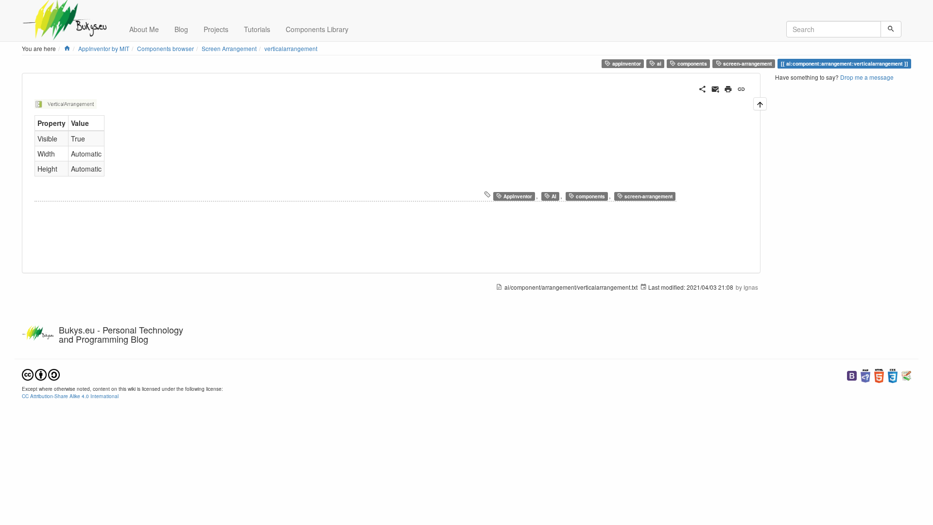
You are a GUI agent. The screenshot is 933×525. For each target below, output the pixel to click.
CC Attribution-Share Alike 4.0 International (70, 396)
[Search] (891, 29)
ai (658, 63)
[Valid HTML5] (879, 375)
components (691, 63)
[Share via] (702, 88)
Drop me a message (867, 77)
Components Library (317, 29)
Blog (181, 29)
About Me (144, 29)
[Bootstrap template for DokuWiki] (852, 375)
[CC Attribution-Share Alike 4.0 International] (41, 373)
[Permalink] (741, 88)
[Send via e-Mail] (715, 88)
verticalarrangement (290, 48)
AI (553, 196)
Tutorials (257, 29)
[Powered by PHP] (865, 375)
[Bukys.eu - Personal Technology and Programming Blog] (68, 12)
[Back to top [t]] (760, 104)
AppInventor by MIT (103, 48)
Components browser (165, 48)
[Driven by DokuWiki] (906, 375)
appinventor (626, 63)
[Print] (728, 88)
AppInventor (517, 196)
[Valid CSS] (893, 375)
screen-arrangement (747, 63)
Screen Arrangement (229, 48)
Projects (216, 29)
